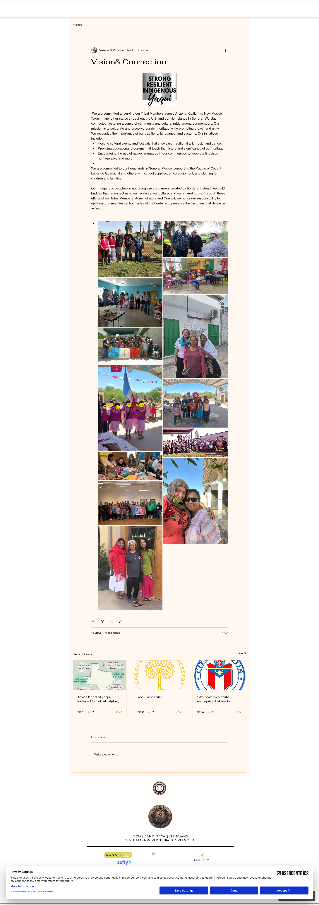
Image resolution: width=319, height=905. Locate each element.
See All (242, 653)
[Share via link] (120, 621)
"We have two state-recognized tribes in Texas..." (214, 699)
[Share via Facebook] (93, 621)
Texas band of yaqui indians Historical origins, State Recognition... (98, 699)
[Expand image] (130, 249)
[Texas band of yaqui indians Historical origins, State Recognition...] (99, 675)
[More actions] (225, 50)
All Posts (78, 24)
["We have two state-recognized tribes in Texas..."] (219, 675)
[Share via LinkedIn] (111, 621)
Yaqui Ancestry (149, 697)
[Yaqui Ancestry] (159, 675)
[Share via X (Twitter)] (102, 621)
